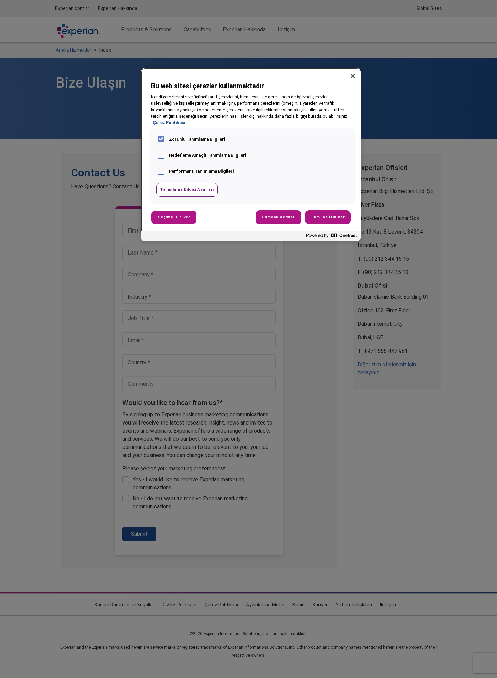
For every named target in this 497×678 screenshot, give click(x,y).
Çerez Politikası (169, 122)
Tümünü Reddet (278, 217)
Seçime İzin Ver (174, 217)
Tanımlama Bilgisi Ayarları (187, 189)
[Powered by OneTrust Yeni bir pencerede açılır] (331, 237)
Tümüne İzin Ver (328, 217)
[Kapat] (352, 76)
